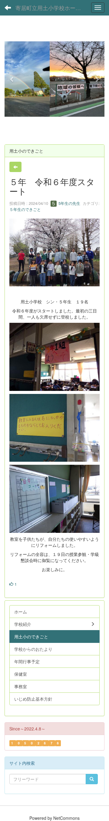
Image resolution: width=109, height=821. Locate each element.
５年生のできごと (25, 209)
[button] (12, 79)
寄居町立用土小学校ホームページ (51, 8)
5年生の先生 (68, 203)
